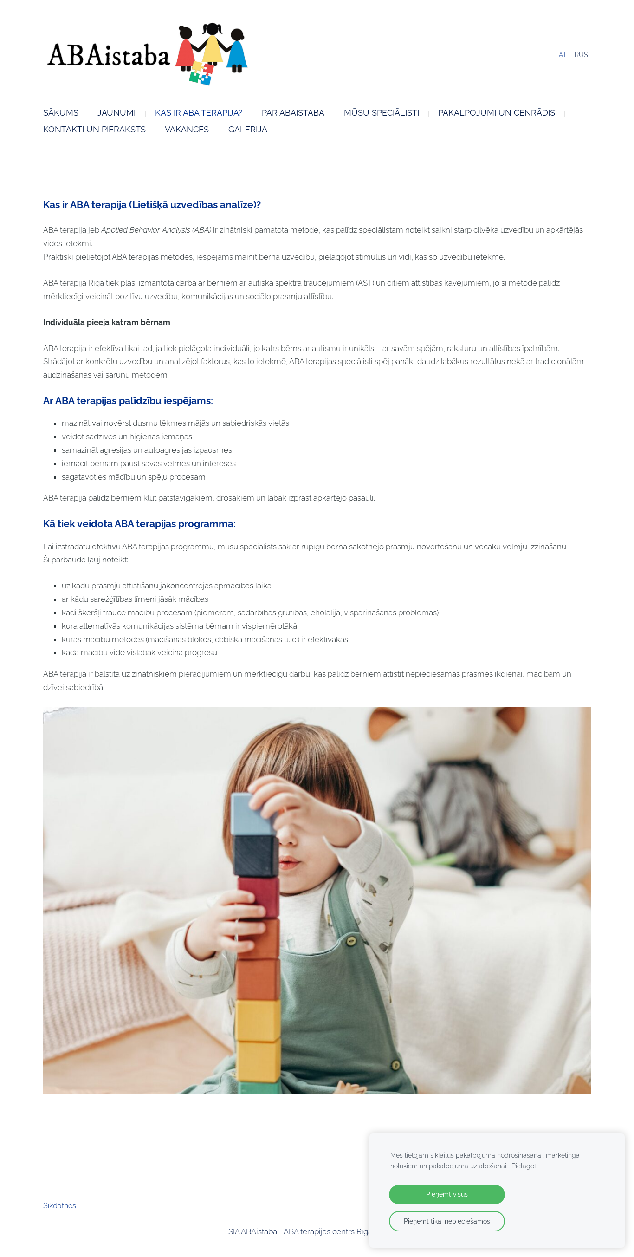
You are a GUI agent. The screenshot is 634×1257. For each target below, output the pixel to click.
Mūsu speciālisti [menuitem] (381, 112)
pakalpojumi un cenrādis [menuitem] (496, 112)
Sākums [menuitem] (60, 112)
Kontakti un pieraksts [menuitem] (94, 129)
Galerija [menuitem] (247, 129)
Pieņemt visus (447, 1194)
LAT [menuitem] (560, 55)
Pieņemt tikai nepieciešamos (447, 1221)
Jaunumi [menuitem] (116, 112)
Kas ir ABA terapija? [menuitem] (199, 112)
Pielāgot (523, 1166)
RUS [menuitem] (581, 55)
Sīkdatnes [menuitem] (59, 1205)
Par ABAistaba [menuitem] (293, 112)
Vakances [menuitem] (187, 129)
